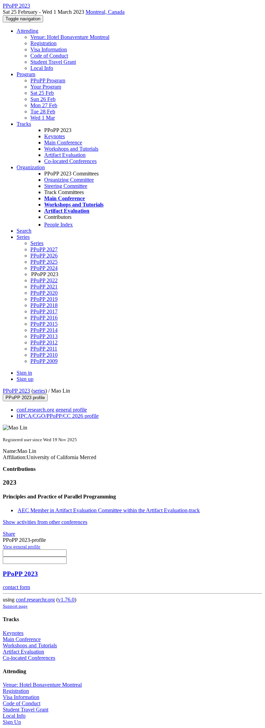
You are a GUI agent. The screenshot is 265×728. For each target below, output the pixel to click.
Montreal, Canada (105, 12)
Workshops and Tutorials (71, 149)
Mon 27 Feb (43, 105)
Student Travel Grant (53, 62)
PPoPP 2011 (43, 349)
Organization (31, 167)
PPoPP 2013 (44, 336)
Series (36, 243)
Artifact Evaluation (65, 155)
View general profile (21, 546)
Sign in (24, 373)
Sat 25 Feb (42, 93)
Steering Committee (65, 186)
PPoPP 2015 (44, 324)
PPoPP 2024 (44, 268)
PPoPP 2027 (44, 249)
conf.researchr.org (35, 600)
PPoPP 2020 (44, 293)
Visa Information (48, 49)
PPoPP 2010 (44, 355)
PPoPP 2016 (44, 318)
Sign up (25, 379)
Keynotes (54, 136)
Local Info (41, 68)
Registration (43, 43)
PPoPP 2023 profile (25, 397)
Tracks (24, 124)
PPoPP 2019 (44, 299)
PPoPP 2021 (44, 287)
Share (9, 534)
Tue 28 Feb (42, 111)
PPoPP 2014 (44, 330)
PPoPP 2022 (44, 280)
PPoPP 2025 (44, 262)
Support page (15, 606)
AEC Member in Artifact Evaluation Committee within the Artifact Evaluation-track (109, 510)
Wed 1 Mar (42, 118)
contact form (16, 587)
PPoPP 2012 (44, 342)
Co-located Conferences (70, 161)
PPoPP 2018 (44, 305)
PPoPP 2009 (44, 361)
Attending (27, 31)
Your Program (45, 87)
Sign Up (12, 722)
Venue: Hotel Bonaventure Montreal (69, 37)
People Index (58, 225)
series (39, 391)
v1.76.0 (66, 600)
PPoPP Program (47, 80)
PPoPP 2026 (44, 256)
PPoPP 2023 (16, 391)
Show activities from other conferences (45, 522)
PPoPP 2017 (44, 311)
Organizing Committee (69, 180)
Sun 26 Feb (43, 99)
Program (26, 74)
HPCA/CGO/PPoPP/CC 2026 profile (58, 416)
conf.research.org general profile (52, 410)
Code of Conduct (49, 56)
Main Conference (63, 142)
